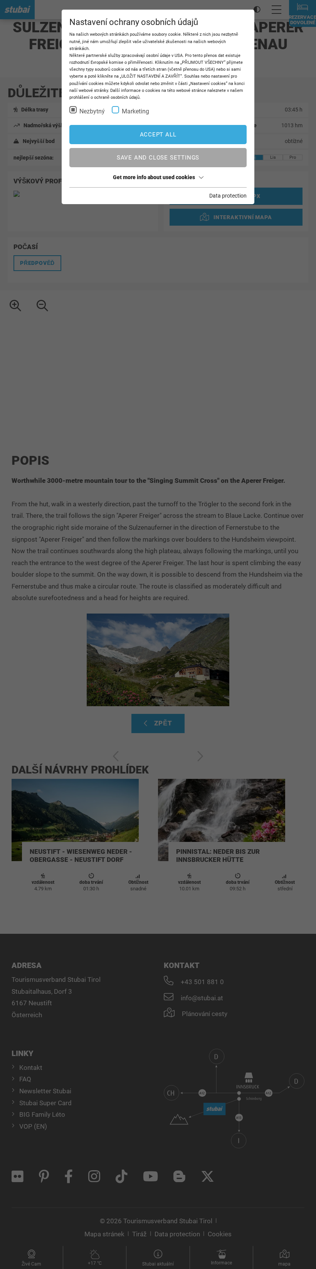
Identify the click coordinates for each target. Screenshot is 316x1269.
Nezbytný (92, 111)
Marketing (135, 111)
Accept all (158, 134)
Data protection (228, 196)
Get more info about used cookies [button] (154, 177)
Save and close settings (158, 157)
